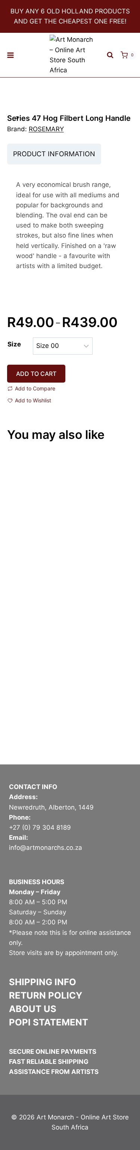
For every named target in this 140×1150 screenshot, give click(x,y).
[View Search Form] (110, 55)
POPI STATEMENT (48, 1022)
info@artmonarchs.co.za (45, 847)
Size (14, 344)
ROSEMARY (46, 129)
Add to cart (36, 373)
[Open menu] (11, 55)
